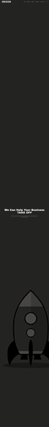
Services (32, 1)
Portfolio (28, 1)
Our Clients (42, 1)
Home (24, 1)
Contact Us (37, 1)
